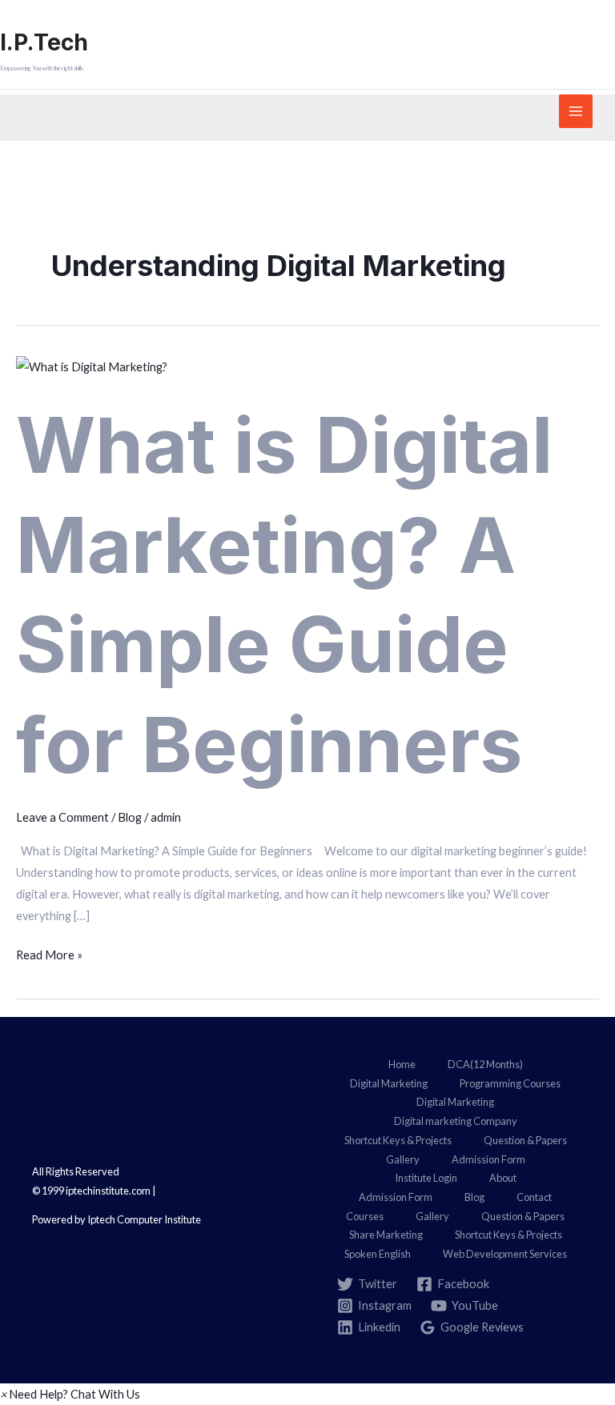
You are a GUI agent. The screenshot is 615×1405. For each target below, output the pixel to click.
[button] (70, 1394)
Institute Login (426, 1177)
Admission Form (488, 1159)
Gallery (403, 1159)
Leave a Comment (62, 817)
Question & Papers (525, 1140)
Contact (534, 1197)
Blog (130, 817)
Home (402, 1064)
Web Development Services (505, 1253)
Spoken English (377, 1253)
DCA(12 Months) (485, 1064)
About (503, 1177)
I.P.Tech (44, 42)
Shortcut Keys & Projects (398, 1140)
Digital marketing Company (455, 1121)
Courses (365, 1216)
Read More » (49, 953)
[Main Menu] (576, 111)
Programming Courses (510, 1083)
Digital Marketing (389, 1083)
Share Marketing (386, 1234)
